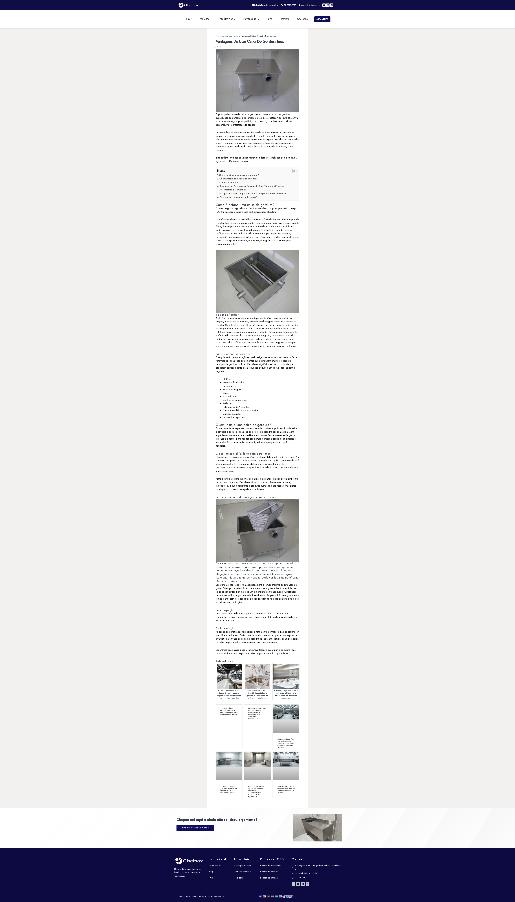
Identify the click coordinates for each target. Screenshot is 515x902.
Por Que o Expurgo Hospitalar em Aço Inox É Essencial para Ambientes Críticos (229, 789)
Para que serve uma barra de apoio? (238, 197)
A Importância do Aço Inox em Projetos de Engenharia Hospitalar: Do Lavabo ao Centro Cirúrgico (285, 743)
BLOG (270, 19)
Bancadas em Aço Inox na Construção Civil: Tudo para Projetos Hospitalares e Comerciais (252, 187)
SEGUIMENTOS (226, 19)
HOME (189, 19)
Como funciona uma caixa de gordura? (239, 175)
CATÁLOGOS (302, 19)
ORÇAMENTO (322, 19)
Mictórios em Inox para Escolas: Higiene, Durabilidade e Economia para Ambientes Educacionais (257, 713)
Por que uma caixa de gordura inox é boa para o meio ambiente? (252, 193)
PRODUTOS (204, 19)
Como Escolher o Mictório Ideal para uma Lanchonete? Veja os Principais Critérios (229, 711)
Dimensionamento (228, 182)
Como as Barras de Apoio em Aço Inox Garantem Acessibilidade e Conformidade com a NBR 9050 (256, 791)
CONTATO (285, 19)
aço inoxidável (234, 36)
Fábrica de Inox (222, 36)
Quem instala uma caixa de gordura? (238, 178)
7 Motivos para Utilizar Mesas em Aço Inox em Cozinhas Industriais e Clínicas (286, 789)
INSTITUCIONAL (250, 19)
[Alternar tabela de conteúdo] (293, 171)
